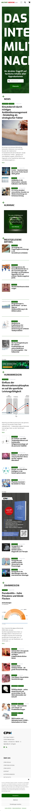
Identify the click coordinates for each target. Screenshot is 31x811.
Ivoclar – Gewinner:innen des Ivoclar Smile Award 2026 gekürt (19, 172)
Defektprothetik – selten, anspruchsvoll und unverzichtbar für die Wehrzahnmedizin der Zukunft (19, 693)
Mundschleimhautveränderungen (20, 287)
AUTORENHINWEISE (9, 774)
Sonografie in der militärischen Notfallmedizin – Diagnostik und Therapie (19, 549)
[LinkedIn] (4, 747)
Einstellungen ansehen (15, 804)
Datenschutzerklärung (16, 808)
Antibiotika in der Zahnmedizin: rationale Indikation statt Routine (19, 182)
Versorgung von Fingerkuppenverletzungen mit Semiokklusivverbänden (20, 250)
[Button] (29, 2)
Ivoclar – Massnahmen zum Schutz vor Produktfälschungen (19, 707)
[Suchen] (9, 81)
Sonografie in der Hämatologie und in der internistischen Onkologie (19, 573)
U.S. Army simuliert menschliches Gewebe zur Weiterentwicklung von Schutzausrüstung (20, 193)
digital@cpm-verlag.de (10, 744)
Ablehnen (15, 800)
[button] (28, 779)
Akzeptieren (15, 795)
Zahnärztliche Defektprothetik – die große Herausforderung (19, 668)
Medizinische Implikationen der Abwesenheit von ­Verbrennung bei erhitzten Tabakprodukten (20, 327)
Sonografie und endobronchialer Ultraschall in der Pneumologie (17, 563)
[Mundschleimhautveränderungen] (6, 288)
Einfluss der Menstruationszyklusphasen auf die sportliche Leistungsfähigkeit (15, 387)
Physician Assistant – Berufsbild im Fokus (18, 483)
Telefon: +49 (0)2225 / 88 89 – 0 (12, 742)
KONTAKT (6, 771)
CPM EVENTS (7, 768)
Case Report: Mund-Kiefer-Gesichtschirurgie (20, 678)
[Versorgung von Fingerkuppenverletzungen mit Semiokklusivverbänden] (6, 249)
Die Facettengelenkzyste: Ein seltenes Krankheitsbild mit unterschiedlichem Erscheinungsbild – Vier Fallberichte (19, 347)
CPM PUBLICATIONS (9, 765)
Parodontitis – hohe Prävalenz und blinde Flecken (12, 596)
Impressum (24, 808)
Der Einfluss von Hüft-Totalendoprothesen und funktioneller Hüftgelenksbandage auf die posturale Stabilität (19, 442)
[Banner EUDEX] (15, 368)
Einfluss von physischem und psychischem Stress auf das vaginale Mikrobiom (19, 457)
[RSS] (6, 747)
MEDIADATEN (7, 777)
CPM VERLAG (7, 762)
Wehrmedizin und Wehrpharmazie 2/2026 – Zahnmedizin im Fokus (20, 720)
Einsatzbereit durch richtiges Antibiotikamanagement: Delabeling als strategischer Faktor (14, 112)
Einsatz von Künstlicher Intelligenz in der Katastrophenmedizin (19, 471)
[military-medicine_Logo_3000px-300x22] (9, 2)
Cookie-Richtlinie (8, 808)
